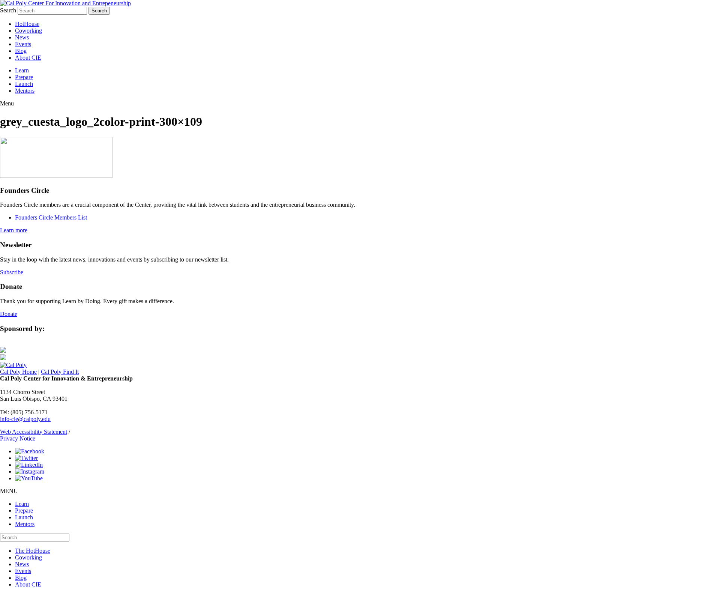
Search (8, 10)
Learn (22, 70)
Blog (21, 51)
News (22, 37)
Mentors (24, 90)
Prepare (24, 77)
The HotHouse (32, 550)
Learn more (13, 230)
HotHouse (27, 24)
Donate (8, 314)
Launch (24, 84)
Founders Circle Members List (51, 217)
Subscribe (11, 272)
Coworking (28, 30)
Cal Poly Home (18, 371)
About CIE (28, 57)
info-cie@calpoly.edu (25, 419)
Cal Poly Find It (60, 371)
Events (23, 44)
